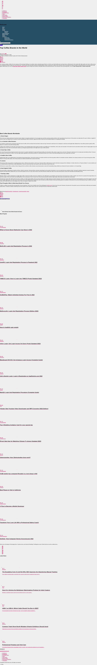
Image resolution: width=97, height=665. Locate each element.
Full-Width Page (5, 12)
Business (6, 31)
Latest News (4, 657)
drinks (28, 191)
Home (3, 13)
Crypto (3, 30)
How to (3, 29)
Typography (4, 18)
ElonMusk (3, 53)
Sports (3, 35)
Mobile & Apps (5, 34)
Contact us (4, 10)
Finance (6, 32)
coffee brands (49, 185)
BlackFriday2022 (9, 191)
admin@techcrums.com (4, 651)
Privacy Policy (5, 16)
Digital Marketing (5, 33)
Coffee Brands (15, 191)
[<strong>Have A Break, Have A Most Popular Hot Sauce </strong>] (13, 210)
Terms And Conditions (6, 17)
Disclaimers (4, 11)
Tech (3, 28)
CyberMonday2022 (22, 191)
